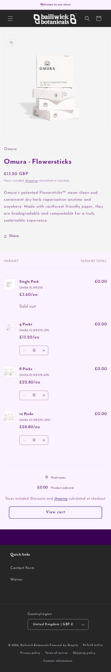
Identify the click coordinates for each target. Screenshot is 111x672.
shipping (61, 498)
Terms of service (56, 653)
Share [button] (14, 236)
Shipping (31, 180)
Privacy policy (30, 653)
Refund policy (93, 645)
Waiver (16, 580)
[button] (10, 18)
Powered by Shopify (64, 645)
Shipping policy (84, 653)
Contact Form (22, 568)
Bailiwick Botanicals (34, 645)
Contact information (57, 661)
